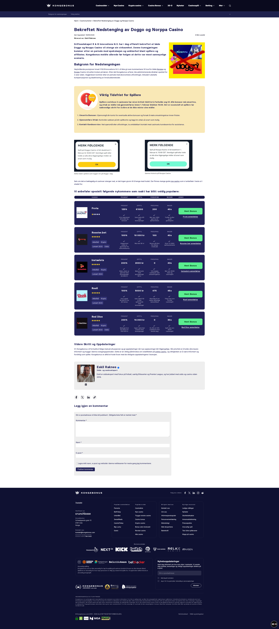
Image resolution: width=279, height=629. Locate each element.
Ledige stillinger (188, 508)
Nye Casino (119, 5)
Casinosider (101, 5)
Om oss (164, 512)
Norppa (160, 69)
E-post (79, 453)
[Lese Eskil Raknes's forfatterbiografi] (86, 374)
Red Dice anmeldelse (191, 327)
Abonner (196, 585)
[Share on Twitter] (82, 397)
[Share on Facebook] (76, 397)
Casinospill (193, 5)
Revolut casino (140, 530)
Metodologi (165, 523)
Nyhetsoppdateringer (169, 561)
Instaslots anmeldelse (190, 271)
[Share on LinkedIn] (88, 397)
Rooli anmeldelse (190, 300)
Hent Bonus (190, 211)
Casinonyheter (86, 21)
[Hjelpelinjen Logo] (101, 562)
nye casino (175, 181)
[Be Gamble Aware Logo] (118, 562)
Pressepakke (187, 523)
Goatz (116, 530)
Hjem (76, 21)
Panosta (117, 508)
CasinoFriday (118, 523)
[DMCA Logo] (81, 618)
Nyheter (180, 5)
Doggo (77, 72)
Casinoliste (139, 508)
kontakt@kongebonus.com (85, 532)
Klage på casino (188, 534)
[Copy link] (94, 397)
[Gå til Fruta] (82, 213)
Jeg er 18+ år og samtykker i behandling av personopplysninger (177, 581)
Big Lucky (117, 527)
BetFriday (117, 512)
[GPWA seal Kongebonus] (106, 618)
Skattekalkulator (188, 515)
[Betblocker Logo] (136, 562)
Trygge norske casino (143, 515)
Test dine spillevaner (189, 530)
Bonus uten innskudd (142, 527)
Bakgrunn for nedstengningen (57, 14)
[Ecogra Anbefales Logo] (86, 618)
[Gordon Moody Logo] (88, 562)
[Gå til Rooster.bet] (82, 240)
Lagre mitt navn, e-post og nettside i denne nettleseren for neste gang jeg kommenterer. (114, 463)
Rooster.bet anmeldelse (190, 244)
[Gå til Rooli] (82, 296)
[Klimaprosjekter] (129, 587)
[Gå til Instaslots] (82, 267)
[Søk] (230, 5)
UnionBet (117, 515)
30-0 (170, 5)
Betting (209, 5)
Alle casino (139, 534)
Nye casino (139, 512)
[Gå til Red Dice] (82, 323)
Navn (79, 442)
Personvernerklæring (168, 519)
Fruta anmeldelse (190, 217)
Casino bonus (140, 519)
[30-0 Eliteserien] (274, 624)
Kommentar (81, 420)
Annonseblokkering (189, 519)
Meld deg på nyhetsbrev (167, 578)
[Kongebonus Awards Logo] (89, 587)
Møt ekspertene (167, 527)
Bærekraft (164, 530)
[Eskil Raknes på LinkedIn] (86, 385)
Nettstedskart (183, 614)
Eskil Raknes (90, 38)
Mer (221, 5)
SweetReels (118, 519)
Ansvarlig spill (187, 527)
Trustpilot (78, 503)
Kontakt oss (165, 508)
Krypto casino (134, 5)
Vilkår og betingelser (197, 614)
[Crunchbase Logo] (88, 514)
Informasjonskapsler (168, 515)
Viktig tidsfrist (75, 14)
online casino (160, 352)
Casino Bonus (154, 5)
